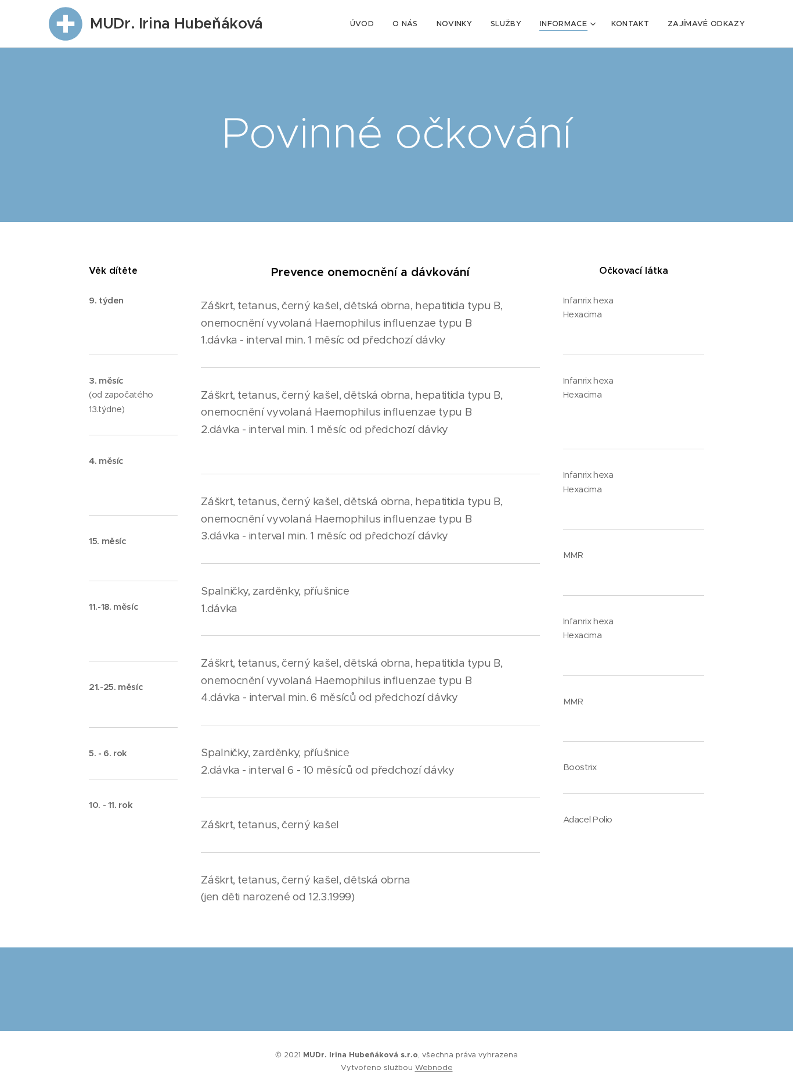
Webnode (434, 1067)
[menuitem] (365, 23)
